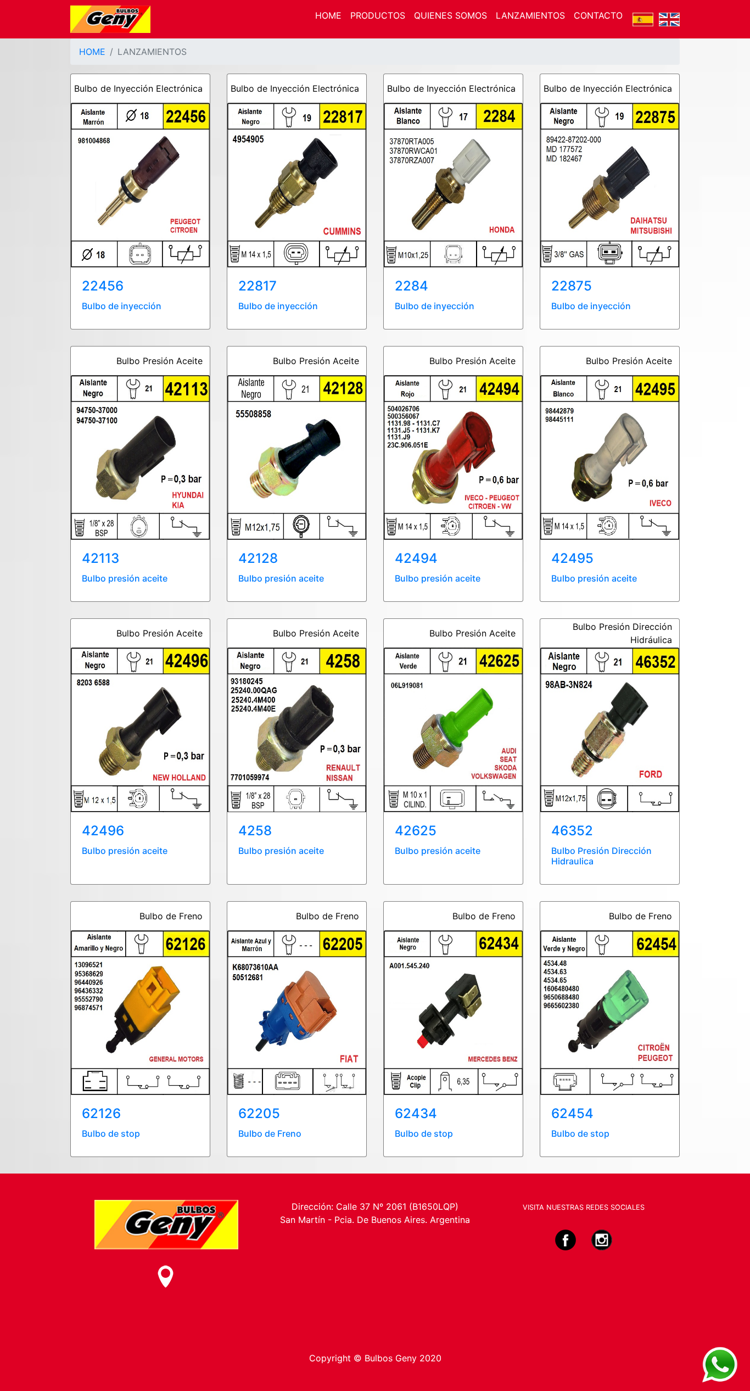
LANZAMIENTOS (530, 15)
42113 (100, 558)
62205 (259, 1113)
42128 (258, 558)
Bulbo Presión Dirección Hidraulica (601, 856)
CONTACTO (598, 15)
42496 (103, 831)
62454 (572, 1113)
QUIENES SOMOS (450, 15)
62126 (101, 1113)
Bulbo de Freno (269, 1133)
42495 (572, 558)
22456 (103, 286)
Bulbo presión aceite (124, 578)
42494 (416, 558)
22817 (257, 286)
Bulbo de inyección (121, 305)
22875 (571, 286)
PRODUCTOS (377, 15)
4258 (255, 831)
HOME (328, 15)
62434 (416, 1113)
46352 (572, 831)
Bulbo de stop (111, 1133)
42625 (415, 831)
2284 (411, 286)
